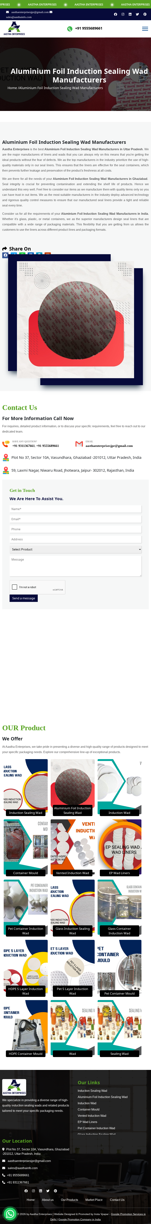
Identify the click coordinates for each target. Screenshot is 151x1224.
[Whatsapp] (10, 1213)
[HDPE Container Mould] (26, 1027)
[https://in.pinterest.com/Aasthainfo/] (143, 14)
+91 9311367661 (23, 446)
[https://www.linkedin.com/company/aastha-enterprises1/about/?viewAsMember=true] (128, 14)
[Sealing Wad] (120, 1027)
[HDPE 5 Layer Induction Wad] (26, 967)
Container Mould (25, 873)
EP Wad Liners (119, 873)
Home (31, 1199)
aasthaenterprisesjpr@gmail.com (30, 12)
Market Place (94, 1199)
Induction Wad (119, 813)
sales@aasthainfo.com (22, 1168)
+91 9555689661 (88, 28)
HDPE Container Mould (25, 1054)
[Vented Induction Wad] (73, 847)
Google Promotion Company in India (79, 1219)
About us (48, 1199)
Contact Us (117, 1199)
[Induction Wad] (120, 786)
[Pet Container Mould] (120, 967)
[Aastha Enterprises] (14, 28)
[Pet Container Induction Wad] (26, 907)
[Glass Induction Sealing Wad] (73, 907)
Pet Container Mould (119, 993)
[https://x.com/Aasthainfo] (136, 14)
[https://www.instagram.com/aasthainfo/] (121, 14)
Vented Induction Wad (72, 873)
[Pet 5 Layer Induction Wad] (73, 967)
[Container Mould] (26, 847)
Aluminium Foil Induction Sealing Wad (103, 1097)
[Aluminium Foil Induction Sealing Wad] (73, 786)
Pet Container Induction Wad (96, 1128)
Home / (13, 88)
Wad (72, 1054)
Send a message (23, 598)
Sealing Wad (119, 1054)
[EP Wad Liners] (120, 847)
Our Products (69, 1199)
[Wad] (73, 1027)
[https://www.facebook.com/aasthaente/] (114, 14)
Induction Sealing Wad (25, 813)
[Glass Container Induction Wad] (120, 907)
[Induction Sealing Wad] (26, 786)
